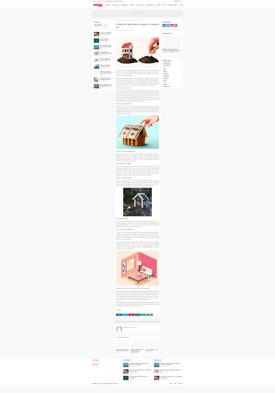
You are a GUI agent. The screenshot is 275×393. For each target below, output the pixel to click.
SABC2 (165, 71)
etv (164, 82)
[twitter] (178, 1)
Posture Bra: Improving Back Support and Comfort (106, 72)
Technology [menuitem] (141, 5)
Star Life (166, 73)
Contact (106, 1)
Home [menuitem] (108, 5)
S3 (164, 67)
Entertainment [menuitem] (150, 5)
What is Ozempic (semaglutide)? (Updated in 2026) (106, 52)
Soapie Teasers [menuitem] (173, 5)
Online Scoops (95, 364)
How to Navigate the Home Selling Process (152, 350)
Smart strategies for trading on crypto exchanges (104, 39)
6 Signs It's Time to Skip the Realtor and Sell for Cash (122, 350)
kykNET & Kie (167, 86)
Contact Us (180, 383)
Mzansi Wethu (167, 65)
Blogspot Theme (100, 383)
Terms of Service (119, 1)
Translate (104, 26)
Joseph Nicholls (120, 30)
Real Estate (121, 20)
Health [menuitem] (159, 5)
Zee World (166, 78)
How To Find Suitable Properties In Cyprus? (105, 66)
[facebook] (176, 1)
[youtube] (175, 25)
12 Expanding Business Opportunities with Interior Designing (106, 85)
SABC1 (165, 69)
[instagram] (181, 1)
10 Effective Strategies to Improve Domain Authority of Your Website (106, 46)
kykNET (165, 84)
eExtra (165, 80)
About (100, 1)
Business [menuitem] (116, 5)
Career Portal (95, 365)
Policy (112, 1)
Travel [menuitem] (133, 5)
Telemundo (166, 75)
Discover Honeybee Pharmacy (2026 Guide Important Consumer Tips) (106, 59)
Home (95, 1)
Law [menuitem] (165, 5)
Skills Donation (95, 363)
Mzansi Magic (167, 63)
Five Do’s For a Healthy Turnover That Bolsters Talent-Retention (105, 33)
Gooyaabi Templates (114, 383)
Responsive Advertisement (137, 13)
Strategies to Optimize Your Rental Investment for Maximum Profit (137, 351)
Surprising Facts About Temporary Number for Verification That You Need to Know (105, 79)
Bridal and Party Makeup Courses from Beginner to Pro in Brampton (171, 50)
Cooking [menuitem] (125, 5)
